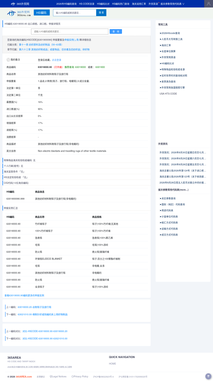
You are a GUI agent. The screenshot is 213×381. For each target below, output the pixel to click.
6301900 (100, 67)
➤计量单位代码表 (169, 216)
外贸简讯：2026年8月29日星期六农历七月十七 (183, 158)
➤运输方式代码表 (169, 228)
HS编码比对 (103, 3)
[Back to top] (208, 376)
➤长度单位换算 (168, 51)
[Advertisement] (183, 119)
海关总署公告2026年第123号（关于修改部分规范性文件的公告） (183, 176)
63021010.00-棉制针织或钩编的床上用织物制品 (43, 314)
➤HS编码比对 (167, 63)
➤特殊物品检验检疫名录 (172, 69)
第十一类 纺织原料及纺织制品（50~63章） (41, 44)
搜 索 (101, 12)
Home (112, 363)
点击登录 (56, 59)
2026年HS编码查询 (66, 3)
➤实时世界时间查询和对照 (173, 75)
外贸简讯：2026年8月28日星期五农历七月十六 (183, 164)
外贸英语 (153, 3)
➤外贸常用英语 (168, 57)
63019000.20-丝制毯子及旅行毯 (34, 307)
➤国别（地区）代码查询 (172, 204)
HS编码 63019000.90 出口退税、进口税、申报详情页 (32, 23)
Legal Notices (59, 376)
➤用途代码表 (166, 210)
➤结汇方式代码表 (169, 222)
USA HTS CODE (168, 93)
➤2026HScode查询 (170, 33)
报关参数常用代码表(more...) (173, 189)
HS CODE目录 (86, 3)
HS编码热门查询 (120, 3)
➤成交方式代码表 (169, 234)
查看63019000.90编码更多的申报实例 (23, 295)
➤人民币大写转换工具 (171, 39)
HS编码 (41, 12)
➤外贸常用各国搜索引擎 (172, 87)
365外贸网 (23, 4)
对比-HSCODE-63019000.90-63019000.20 (44, 331)
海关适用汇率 (139, 3)
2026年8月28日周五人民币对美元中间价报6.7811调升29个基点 (183, 182)
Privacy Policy (81, 376)
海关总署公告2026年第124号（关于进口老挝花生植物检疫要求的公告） (183, 170)
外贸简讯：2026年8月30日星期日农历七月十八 (183, 152)
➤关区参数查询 (168, 198)
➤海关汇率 (165, 45)
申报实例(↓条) (72, 39)
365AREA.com (24, 376)
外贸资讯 (163, 143)
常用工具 (163, 24)
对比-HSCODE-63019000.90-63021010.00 (44, 338)
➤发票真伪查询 (168, 81)
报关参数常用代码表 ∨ (173, 3)
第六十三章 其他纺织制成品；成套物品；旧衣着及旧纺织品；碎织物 (54, 49)
